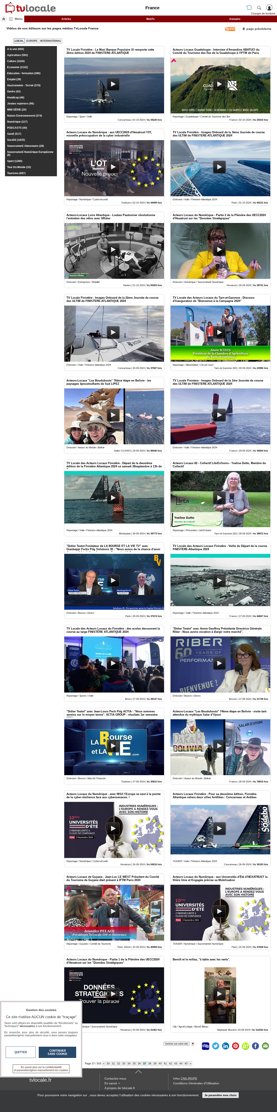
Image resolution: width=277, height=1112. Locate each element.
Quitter (20, 1052)
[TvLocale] (30, 8)
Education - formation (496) (23, 73)
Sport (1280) (14, 161)
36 (139, 1063)
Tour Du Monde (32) (19, 167)
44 (180, 1063)
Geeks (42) (14, 91)
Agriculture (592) (17, 55)
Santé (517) (14, 133)
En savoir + (112, 1083)
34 (128, 1063)
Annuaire (234, 19)
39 (154, 1063)
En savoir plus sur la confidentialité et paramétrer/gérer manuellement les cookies (41, 1069)
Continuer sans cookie (57, 1052)
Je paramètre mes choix (221, 1095)
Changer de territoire (263, 13)
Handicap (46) (15, 97)
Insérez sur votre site (176, 1043)
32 (118, 1063)
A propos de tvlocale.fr (120, 1088)
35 (134, 1063)
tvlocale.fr (40, 1080)
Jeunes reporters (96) (20, 103)
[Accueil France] (3, 19)
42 (170, 1063)
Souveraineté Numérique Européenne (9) (30, 154)
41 (165, 1063)
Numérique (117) (17, 121)
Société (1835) (16, 139)
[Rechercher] (259, 7)
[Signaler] (195, 1046)
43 (175, 1063)
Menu (19, 19)
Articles (66, 19)
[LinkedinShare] (225, 1046)
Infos (185, 1078)
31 (113, 1063)
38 (149, 1063)
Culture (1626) (16, 61)
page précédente (258, 28)
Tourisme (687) (16, 173)
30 (108, 1063)
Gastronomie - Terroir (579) (23, 85)
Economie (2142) (17, 67)
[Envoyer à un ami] (265, 1046)
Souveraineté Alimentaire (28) (25, 145)
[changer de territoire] (249, 7)
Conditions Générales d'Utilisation (196, 1083)
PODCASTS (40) (17, 127)
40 (160, 1063)
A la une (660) (15, 49)
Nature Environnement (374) (24, 115)
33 (123, 1063)
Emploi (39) (14, 79)
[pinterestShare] (235, 1046)
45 (186, 1063)
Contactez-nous (115, 1078)
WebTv (150, 19)
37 (144, 1063)
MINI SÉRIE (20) (16, 109)
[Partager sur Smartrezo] (205, 1046)
